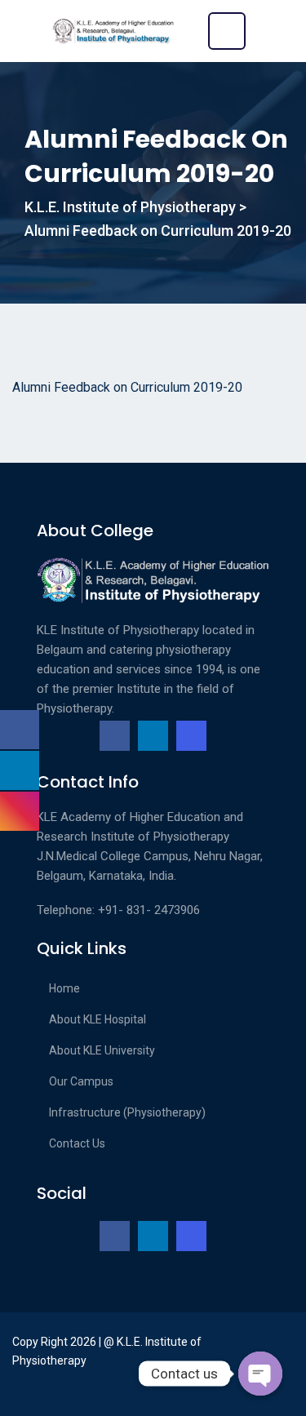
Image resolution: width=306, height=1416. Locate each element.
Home (64, 988)
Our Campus (81, 1081)
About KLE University (102, 1050)
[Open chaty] (260, 1374)
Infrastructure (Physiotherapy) (127, 1112)
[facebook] (115, 736)
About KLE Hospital (97, 1019)
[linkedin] (153, 736)
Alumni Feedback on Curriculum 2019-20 (127, 387)
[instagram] (191, 736)
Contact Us (77, 1143)
